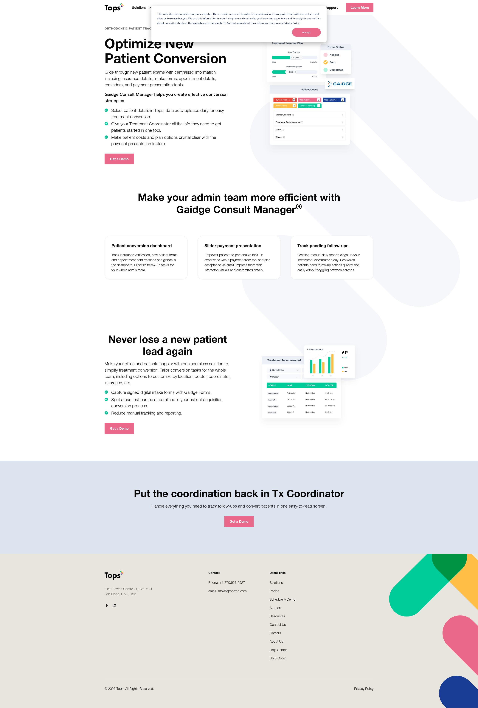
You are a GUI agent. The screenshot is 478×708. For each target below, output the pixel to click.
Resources (277, 616)
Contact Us (278, 624)
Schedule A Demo (282, 599)
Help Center (278, 650)
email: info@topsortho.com (227, 591)
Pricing (274, 591)
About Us (276, 641)
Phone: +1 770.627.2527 (226, 582)
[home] (114, 7)
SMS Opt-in (278, 658)
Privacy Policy (363, 689)
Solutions (276, 582)
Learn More (360, 7)
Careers (275, 633)
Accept (306, 32)
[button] (142, 7)
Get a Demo (119, 159)
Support (331, 7)
